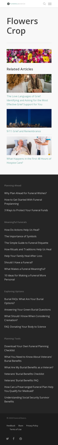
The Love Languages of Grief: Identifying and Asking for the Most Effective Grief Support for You (27, 100)
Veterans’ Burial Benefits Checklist (24, 374)
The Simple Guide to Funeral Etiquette (26, 243)
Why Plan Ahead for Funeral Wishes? (25, 193)
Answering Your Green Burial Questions (27, 309)
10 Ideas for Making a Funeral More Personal (25, 277)
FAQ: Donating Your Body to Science (25, 326)
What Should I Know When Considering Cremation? (27, 318)
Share (20, 425)
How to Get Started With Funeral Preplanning (23, 201)
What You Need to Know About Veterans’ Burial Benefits (28, 359)
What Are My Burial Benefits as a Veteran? (28, 367)
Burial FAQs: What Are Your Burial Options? (23, 301)
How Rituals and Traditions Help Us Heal (27, 249)
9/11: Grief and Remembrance (24, 131)
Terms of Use (15, 429)
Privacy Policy (32, 425)
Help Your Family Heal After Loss (23, 256)
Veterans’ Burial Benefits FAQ (21, 380)
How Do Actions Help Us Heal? (21, 230)
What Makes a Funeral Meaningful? (24, 269)
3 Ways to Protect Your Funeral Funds (26, 210)
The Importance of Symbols (20, 236)
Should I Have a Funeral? (18, 262)
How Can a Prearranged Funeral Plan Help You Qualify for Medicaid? (28, 389)
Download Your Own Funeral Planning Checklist (26, 348)
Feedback (11, 425)
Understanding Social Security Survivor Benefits (26, 399)
